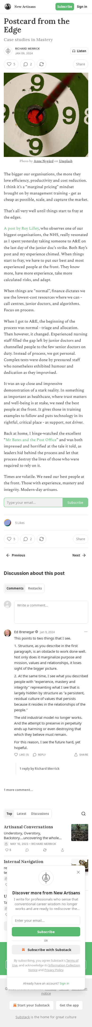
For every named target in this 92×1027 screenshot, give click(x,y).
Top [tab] (9, 814)
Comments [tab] (15, 588)
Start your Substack (33, 1005)
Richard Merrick (27, 48)
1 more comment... (18, 790)
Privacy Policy (53, 970)
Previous (18, 555)
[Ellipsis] (86, 632)
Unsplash (65, 161)
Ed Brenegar (24, 631)
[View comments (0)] (27, 850)
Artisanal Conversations (28, 826)
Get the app (69, 1005)
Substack (23, 1017)
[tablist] (24, 588)
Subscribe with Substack (49, 949)
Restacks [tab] (35, 588)
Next (76, 555)
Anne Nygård (43, 161)
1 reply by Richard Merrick (39, 768)
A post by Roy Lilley (21, 228)
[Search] (83, 813)
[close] (78, 872)
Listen (81, 51)
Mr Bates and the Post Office (31, 440)
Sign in (82, 6)
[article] (46, 838)
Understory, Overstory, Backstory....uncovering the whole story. (31, 835)
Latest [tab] (21, 814)
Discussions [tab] (40, 814)
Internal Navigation (23, 861)
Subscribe (64, 6)
